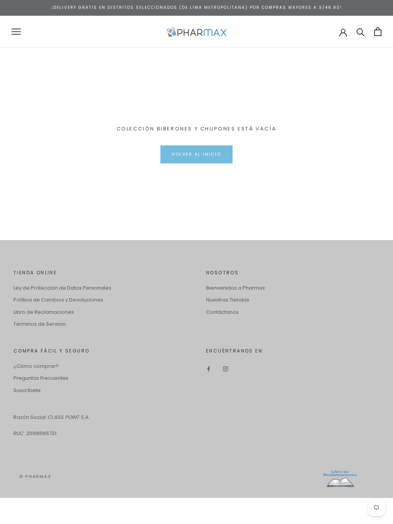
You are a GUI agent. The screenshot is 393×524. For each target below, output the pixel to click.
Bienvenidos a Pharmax (235, 288)
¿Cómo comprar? (36, 366)
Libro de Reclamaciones (43, 312)
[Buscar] (361, 32)
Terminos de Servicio (39, 324)
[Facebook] (208, 369)
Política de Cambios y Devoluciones (58, 299)
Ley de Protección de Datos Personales (62, 288)
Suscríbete (27, 390)
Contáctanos (222, 312)
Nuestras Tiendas (227, 299)
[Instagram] (225, 369)
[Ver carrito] (377, 31)
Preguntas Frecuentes (40, 378)
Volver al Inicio (196, 154)
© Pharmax (35, 476)
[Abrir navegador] (16, 31)
